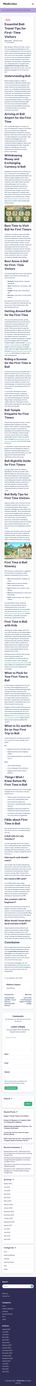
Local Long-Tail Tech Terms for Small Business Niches (16, 1133)
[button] (10, 988)
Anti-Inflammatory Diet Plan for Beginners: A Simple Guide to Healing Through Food (18, 1153)
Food (5, 1252)
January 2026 (8, 1208)
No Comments (10, 42)
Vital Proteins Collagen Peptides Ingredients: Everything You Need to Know (17, 1160)
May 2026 (7, 1194)
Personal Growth (9, 1262)
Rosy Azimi (7, 1169)
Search (7, 1098)
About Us (5, 1293)
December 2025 (9, 1211)
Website (7, 1072)
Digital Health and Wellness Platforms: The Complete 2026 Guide (18, 1127)
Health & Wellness (9, 1255)
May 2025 (7, 1236)
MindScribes (10, 3)
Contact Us (5, 1296)
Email (7, 1063)
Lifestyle (6, 1259)
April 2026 (7, 1197)
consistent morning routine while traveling (16, 662)
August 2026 (8, 1183)
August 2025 (8, 1225)
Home (3, 10)
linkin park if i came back (11, 1164)
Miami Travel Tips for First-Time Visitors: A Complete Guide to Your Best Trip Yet (18, 1139)
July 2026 (7, 1187)
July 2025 (7, 1229)
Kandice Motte (8, 1151)
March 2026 (7, 1201)
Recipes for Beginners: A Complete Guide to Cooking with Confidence (17, 1121)
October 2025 (8, 1218)
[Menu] (33, 3)
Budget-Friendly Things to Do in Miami (16, 1116)
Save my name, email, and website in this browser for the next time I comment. (16, 1082)
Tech (5, 1266)
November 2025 (9, 1215)
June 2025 (7, 1232)
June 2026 (7, 1190)
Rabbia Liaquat (13, 984)
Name (7, 1054)
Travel (8, 20)
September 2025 (9, 1222)
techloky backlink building (12, 1158)
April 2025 (7, 1239)
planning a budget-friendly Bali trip (17, 198)
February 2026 (8, 1204)
